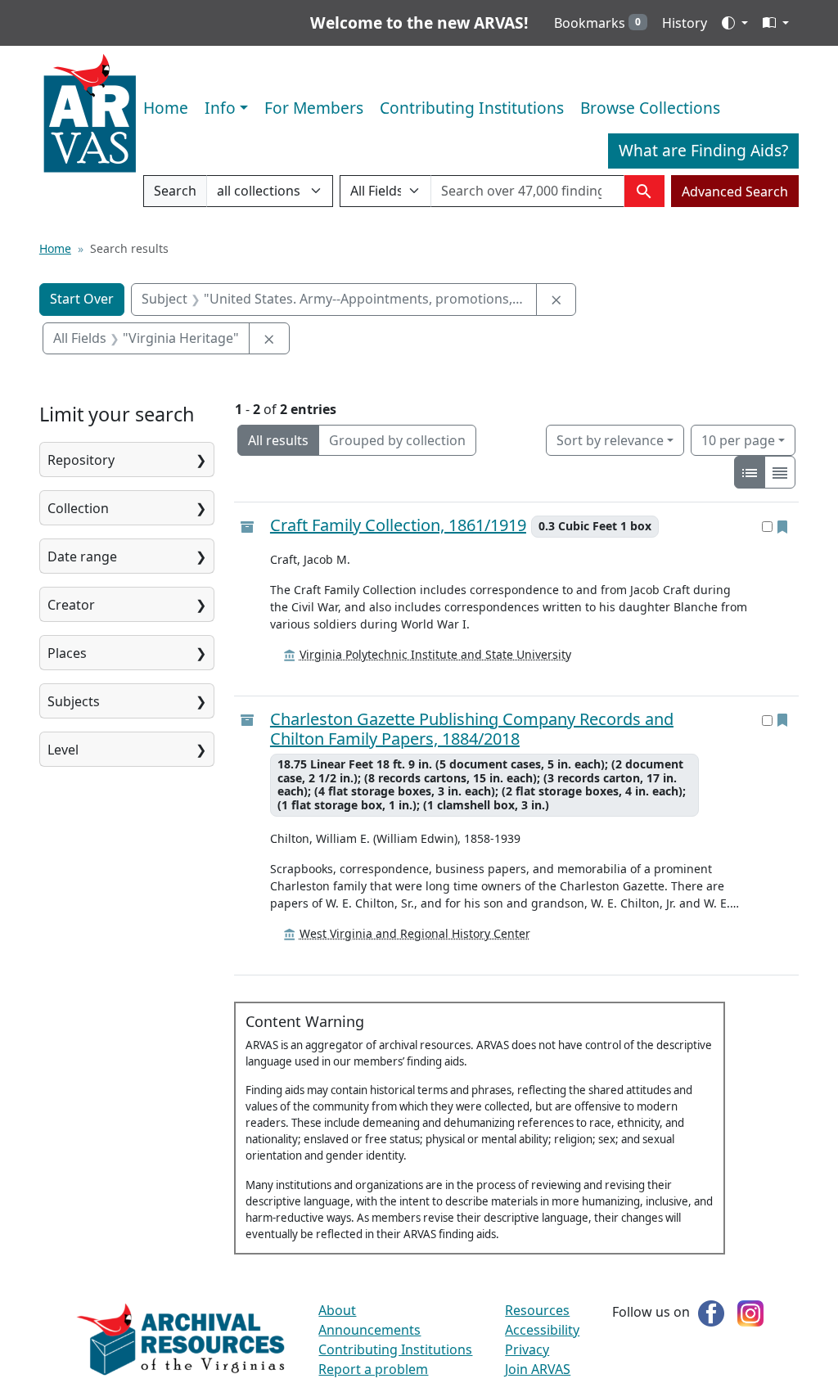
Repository (81, 460)
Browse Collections (650, 108)
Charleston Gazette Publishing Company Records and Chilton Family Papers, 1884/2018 (472, 729)
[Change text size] (776, 23)
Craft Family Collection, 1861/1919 (398, 526)
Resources (537, 1310)
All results (278, 440)
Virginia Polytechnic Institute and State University (435, 654)
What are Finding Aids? (703, 150)
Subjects (73, 701)
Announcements (369, 1330)
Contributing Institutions (472, 108)
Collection (78, 508)
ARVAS (89, 113)
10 (738, 439)
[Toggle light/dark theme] (735, 23)
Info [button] (220, 108)
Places (67, 653)
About (337, 1310)
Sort (610, 440)
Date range (82, 556)
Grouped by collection (397, 440)
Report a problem (373, 1369)
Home (165, 108)
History (684, 23)
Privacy (527, 1349)
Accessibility (542, 1330)
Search (174, 194)
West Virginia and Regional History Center (415, 933)
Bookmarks (597, 23)
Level (63, 750)
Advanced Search (735, 191)
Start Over (82, 299)
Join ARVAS (537, 1369)
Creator (71, 605)
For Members (313, 108)
